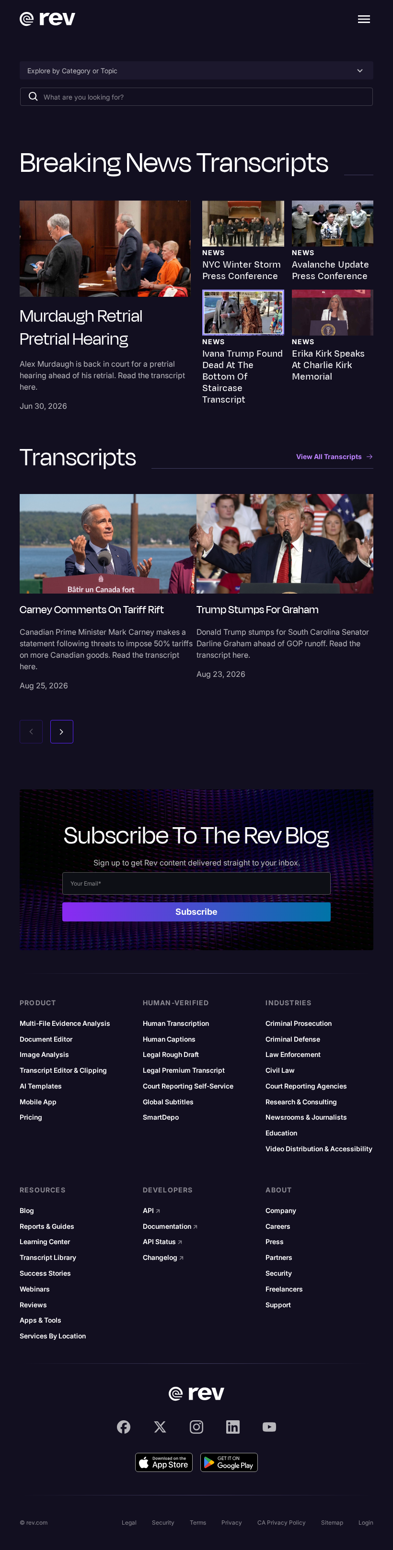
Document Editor (46, 1039)
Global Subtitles (168, 1102)
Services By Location (53, 1336)
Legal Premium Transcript (184, 1070)
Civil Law (280, 1070)
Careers (278, 1226)
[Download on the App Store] (164, 1462)
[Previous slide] (31, 731)
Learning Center (45, 1242)
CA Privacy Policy (281, 1522)
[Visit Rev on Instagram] (196, 1427)
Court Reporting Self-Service (188, 1086)
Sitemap (332, 1522)
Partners (279, 1257)
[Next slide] (61, 731)
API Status (163, 1242)
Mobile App (38, 1102)
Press (275, 1242)
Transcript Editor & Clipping (63, 1070)
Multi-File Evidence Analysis (65, 1023)
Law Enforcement (293, 1054)
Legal (129, 1522)
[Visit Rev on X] (160, 1427)
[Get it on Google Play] (229, 1462)
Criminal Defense (293, 1039)
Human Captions (169, 1039)
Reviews (33, 1305)
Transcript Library (48, 1257)
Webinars (35, 1289)
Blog (27, 1210)
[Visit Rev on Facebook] (123, 1427)
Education (281, 1133)
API (152, 1210)
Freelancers (284, 1289)
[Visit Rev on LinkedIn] (233, 1427)
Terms (198, 1522)
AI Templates (41, 1086)
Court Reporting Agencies (306, 1086)
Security (279, 1273)
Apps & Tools (40, 1320)
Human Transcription (176, 1023)
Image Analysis (44, 1054)
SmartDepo (161, 1117)
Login (365, 1522)
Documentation (170, 1226)
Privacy (231, 1522)
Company (281, 1210)
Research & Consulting (301, 1102)
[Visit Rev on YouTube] (269, 1427)
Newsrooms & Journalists (306, 1117)
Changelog (163, 1257)
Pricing (31, 1117)
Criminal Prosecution (299, 1023)
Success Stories (45, 1273)
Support (278, 1305)
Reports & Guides (47, 1226)
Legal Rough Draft (171, 1054)
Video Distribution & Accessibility (319, 1149)
